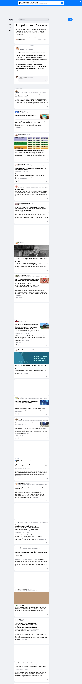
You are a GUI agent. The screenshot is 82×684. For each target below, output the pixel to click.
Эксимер (20, 619)
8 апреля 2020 (30, 77)
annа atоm (22, 404)
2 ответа (25, 96)
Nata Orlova (22, 532)
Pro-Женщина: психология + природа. (26, 520)
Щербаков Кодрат (22, 134)
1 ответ (31, 45)
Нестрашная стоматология (24, 547)
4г (26, 275)
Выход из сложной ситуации (24, 203)
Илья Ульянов (23, 468)
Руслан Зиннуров (26, 121)
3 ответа (25, 557)
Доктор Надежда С (24, 47)
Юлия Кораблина (22, 275)
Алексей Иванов (21, 164)
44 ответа (26, 424)
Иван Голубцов (26, 99)
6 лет (22, 321)
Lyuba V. (22, 424)
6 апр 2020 (30, 49)
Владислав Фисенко (22, 589)
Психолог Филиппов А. (24, 92)
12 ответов (31, 631)
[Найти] (48, 20)
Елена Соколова (21, 460)
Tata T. (21, 211)
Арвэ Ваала (22, 171)
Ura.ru (19, 111)
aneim (21, 96)
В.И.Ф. (21, 244)
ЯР (18, 242)
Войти (70, 19)
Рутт (20, 548)
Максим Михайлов (24, 631)
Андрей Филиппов (23, 204)
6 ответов (28, 468)
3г (31, 203)
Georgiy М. (22, 398)
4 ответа (27, 171)
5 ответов (26, 669)
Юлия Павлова (21, 186)
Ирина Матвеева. (23, 77)
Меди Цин (20, 419)
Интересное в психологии (23, 90)
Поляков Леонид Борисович (24, 349)
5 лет (22, 111)
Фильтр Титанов (23, 333)
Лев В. (19, 321)
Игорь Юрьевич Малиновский (29, 559)
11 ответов (27, 404)
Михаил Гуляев (21, 483)
